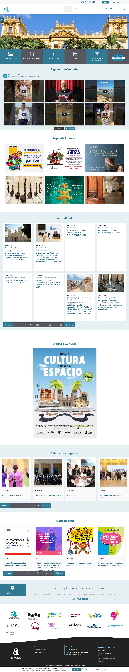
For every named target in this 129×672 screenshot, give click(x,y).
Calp (77, 298)
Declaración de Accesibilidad (106, 658)
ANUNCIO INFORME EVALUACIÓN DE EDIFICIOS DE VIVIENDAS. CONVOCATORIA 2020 (49, 284)
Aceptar (76, 669)
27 (51, 573)
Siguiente (69, 325)
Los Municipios (96, 9)
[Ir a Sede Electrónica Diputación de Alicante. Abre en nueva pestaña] (11, 56)
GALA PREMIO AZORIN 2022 (12, 495)
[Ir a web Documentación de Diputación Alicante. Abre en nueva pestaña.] (53, 56)
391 (61, 325)
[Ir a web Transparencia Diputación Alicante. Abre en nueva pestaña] (32, 56)
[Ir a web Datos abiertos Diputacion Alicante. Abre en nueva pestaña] (118, 56)
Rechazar (87, 669)
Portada (24, 248)
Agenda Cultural (64, 343)
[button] (123, 9)
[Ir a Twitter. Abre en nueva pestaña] (86, 2)
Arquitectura (71, 228)
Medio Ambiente (103, 228)
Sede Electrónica (113, 9)
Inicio (68, 9)
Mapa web (101, 661)
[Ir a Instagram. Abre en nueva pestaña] (90, 2)
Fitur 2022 (71, 495)
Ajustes (98, 669)
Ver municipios (80, 598)
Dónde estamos (12, 593)
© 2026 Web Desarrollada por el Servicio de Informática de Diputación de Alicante (64, 665)
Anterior (8, 325)
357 (24, 325)
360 (44, 325)
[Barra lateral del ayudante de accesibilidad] (2, 20)
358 (31, 325)
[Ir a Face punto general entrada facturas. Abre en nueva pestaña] (75, 56)
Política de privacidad (104, 653)
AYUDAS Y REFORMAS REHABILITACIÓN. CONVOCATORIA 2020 (76, 233)
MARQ (12, 248)
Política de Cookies (103, 656)
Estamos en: (38, 647)
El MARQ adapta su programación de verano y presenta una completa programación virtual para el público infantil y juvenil (16, 255)
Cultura (7, 248)
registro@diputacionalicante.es (79, 652)
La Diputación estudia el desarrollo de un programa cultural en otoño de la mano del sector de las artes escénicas (110, 305)
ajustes (65, 670)
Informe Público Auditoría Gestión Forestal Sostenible (109, 232)
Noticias (18, 248)
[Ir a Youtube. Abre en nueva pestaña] (93, 2)
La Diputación (79, 9)
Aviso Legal (101, 650)
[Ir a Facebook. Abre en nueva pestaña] (82, 2)
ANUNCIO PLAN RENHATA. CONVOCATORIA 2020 (16, 282)
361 (50, 325)
